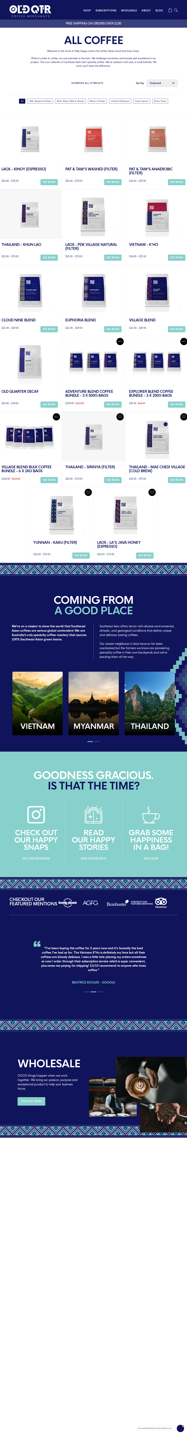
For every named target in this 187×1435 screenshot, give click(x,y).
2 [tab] (97, 741)
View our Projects (93, 858)
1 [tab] (90, 741)
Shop (87, 10)
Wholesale (129, 10)
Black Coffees (97, 101)
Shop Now (151, 858)
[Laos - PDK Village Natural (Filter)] (93, 214)
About (146, 10)
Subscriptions (106, 10)
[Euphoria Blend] (93, 289)
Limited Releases (120, 101)
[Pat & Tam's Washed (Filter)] (93, 138)
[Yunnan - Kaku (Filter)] (61, 512)
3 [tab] (100, 991)
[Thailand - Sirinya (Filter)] (93, 436)
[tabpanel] (37, 703)
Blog (159, 10)
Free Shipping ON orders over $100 (93, 23)
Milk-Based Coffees (40, 101)
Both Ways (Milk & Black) (70, 101)
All (22, 101)
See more (49, 182)
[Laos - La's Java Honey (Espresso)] (125, 512)
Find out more (31, 1101)
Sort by (140, 83)
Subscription (141, 101)
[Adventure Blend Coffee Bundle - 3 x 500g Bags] (93, 361)
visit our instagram (36, 858)
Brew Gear (160, 101)
